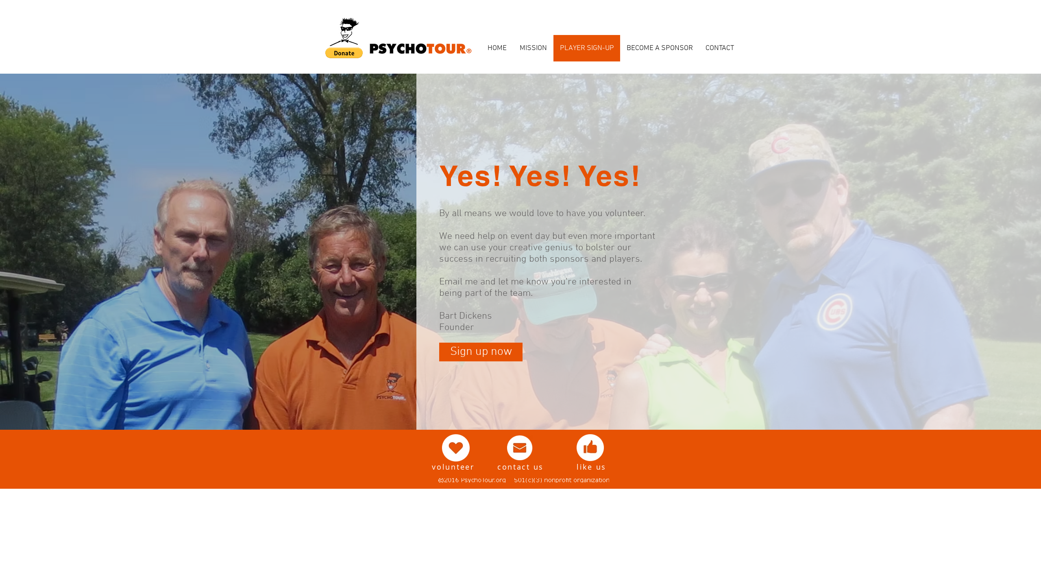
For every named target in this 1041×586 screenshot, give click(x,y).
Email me (458, 282)
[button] (344, 53)
